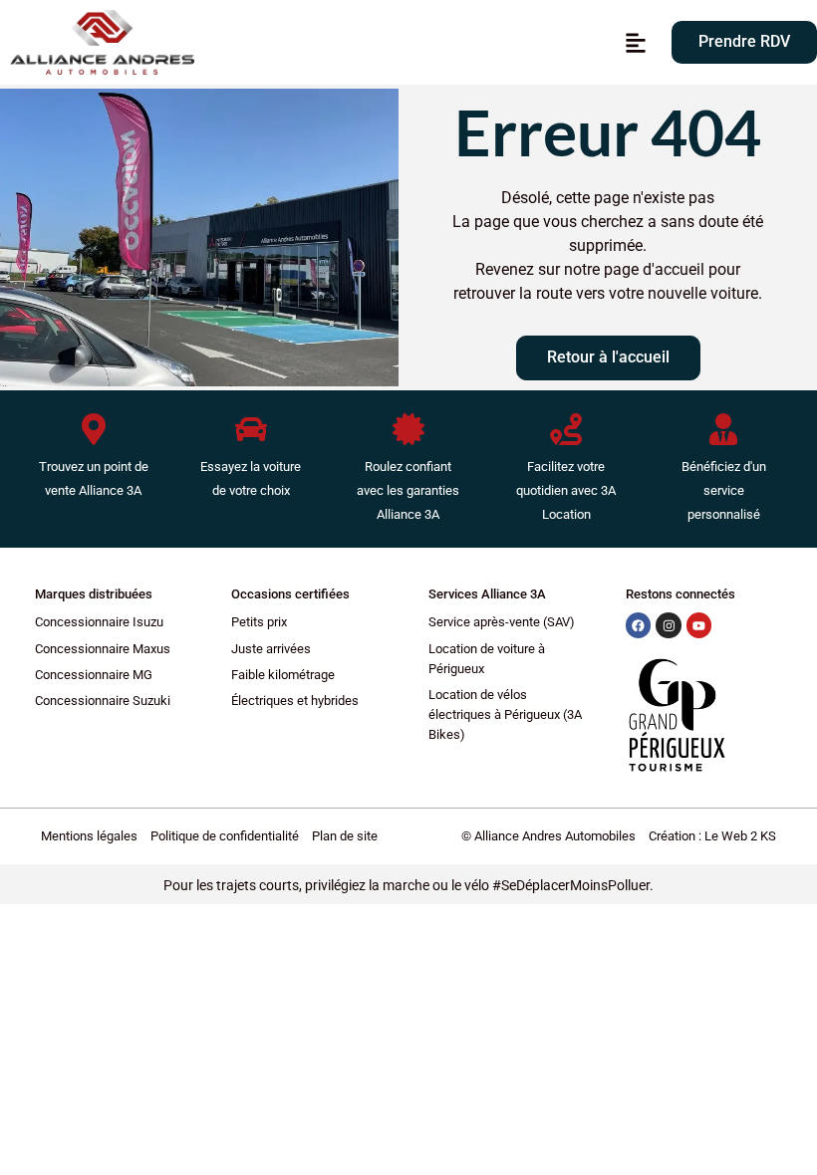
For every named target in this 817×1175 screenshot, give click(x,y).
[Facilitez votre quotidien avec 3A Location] (566, 429)
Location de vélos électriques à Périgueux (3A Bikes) (505, 714)
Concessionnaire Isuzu (99, 621)
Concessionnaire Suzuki (102, 700)
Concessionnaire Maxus (102, 648)
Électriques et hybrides (295, 700)
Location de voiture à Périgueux (486, 658)
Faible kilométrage (283, 674)
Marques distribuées (93, 594)
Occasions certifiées (290, 594)
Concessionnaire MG (93, 674)
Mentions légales (89, 835)
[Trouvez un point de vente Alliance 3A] (94, 429)
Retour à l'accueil (608, 357)
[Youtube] (699, 625)
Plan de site (345, 835)
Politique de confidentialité (224, 835)
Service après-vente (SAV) (501, 621)
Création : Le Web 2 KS (712, 835)
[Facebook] (639, 625)
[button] (636, 42)
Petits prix (259, 621)
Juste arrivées (271, 648)
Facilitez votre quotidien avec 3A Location (566, 490)
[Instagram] (668, 625)
